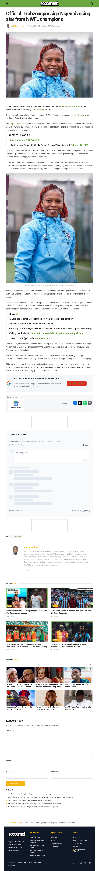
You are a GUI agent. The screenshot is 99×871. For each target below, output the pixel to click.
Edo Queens (79, 115)
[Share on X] (80, 403)
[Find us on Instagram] (85, 862)
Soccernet (12, 823)
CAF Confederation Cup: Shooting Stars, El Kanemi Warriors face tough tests (33, 807)
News (45, 26)
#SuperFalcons (39, 333)
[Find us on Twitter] (81, 862)
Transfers (56, 26)
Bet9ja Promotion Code (37, 846)
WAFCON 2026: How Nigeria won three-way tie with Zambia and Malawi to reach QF (35, 804)
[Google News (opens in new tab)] (15, 405)
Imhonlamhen (18, 26)
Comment (11, 730)
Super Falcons (16, 124)
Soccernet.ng (38, 109)
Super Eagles (56, 843)
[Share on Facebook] (75, 403)
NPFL (50, 26)
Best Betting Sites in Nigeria (38, 841)
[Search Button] (92, 3)
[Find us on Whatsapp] (73, 862)
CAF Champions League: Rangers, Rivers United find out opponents (30, 800)
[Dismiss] (91, 383)
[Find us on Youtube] (90, 862)
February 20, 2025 (79, 145)
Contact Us (77, 843)
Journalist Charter (80, 840)
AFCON (54, 837)
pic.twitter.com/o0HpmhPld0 (69, 333)
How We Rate (35, 837)
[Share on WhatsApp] (85, 403)
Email (9, 771)
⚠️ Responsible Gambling (79, 851)
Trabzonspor (16, 536)
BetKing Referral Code (36, 851)
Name (9, 760)
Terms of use (78, 847)
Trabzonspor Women (70, 106)
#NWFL (51, 333)
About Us (76, 837)
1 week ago (11, 650)
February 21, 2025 (34, 26)
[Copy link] (90, 403)
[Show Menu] (7, 3)
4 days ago (56, 616)
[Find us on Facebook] (77, 862)
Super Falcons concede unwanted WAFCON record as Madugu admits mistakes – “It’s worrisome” (40, 797)
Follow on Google (76, 383)
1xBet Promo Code (37, 856)
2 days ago (10, 616)
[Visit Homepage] (49, 3)
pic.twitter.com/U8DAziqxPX (25, 140)
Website (54, 772)
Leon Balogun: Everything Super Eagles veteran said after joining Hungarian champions (37, 794)
